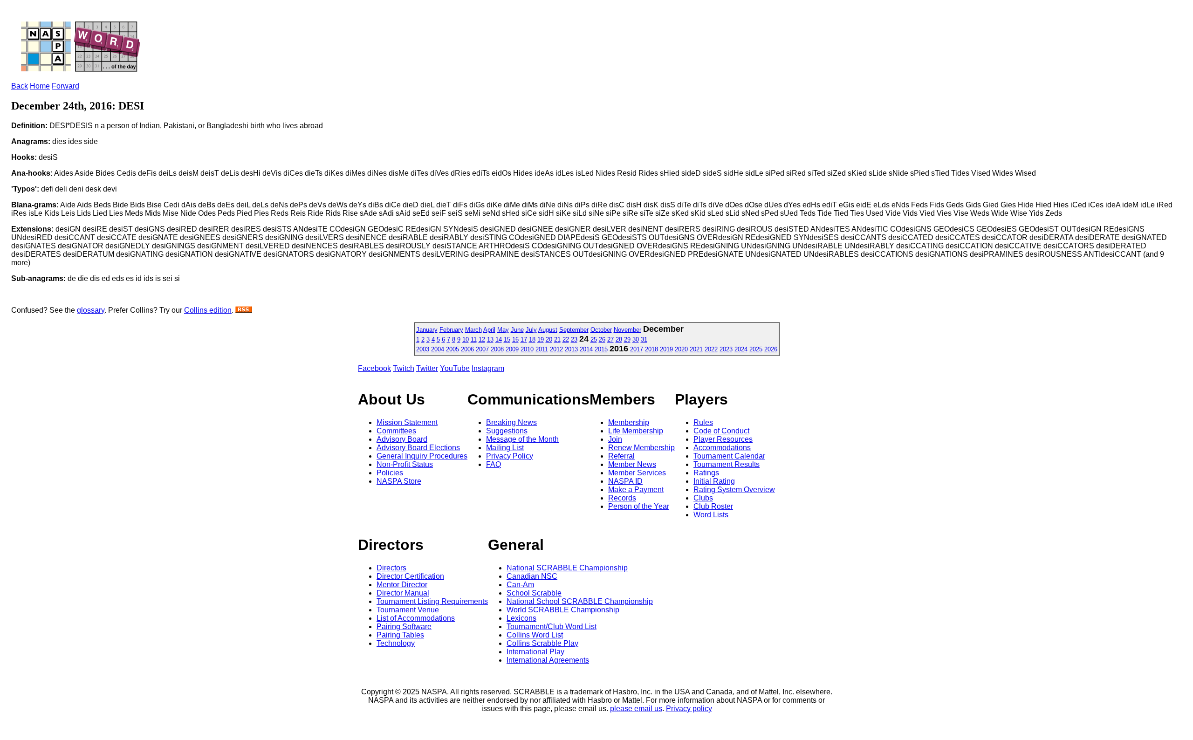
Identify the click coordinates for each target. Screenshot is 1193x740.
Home (40, 86)
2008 (497, 349)
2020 (681, 349)
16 (515, 339)
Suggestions (507, 431)
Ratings (706, 473)
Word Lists (710, 515)
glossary (90, 310)
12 (482, 339)
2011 (541, 349)
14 (498, 339)
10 (465, 339)
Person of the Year (638, 506)
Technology (396, 643)
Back (19, 86)
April (489, 329)
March (473, 329)
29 (627, 339)
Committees (396, 431)
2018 (651, 349)
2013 (571, 349)
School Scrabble (534, 593)
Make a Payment (636, 489)
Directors (391, 568)
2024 (740, 349)
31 (644, 339)
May (503, 329)
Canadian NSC (532, 576)
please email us (636, 709)
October (601, 329)
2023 (726, 349)
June (517, 329)
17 (524, 339)
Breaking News (511, 422)
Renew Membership (641, 448)
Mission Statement (407, 422)
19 (540, 339)
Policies (390, 473)
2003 (422, 349)
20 (549, 339)
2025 (755, 349)
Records (622, 498)
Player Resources (723, 439)
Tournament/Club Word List (551, 626)
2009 (512, 349)
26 (602, 339)
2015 (601, 349)
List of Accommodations (416, 618)
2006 (467, 349)
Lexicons (521, 618)
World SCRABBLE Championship (563, 610)
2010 (527, 349)
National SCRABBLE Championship (567, 568)
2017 (636, 349)
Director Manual (403, 593)
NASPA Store (399, 481)
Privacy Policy (509, 456)
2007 (482, 349)
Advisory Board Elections (418, 448)
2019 (666, 349)
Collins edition (208, 310)
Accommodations (722, 448)
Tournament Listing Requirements (432, 601)
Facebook (374, 368)
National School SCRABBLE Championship (580, 601)
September (574, 329)
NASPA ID (625, 481)
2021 (696, 349)
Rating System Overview (734, 489)
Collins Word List (535, 635)
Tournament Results (726, 464)
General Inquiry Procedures (422, 456)
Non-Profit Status (405, 464)
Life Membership (635, 431)
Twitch (403, 368)
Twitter (427, 368)
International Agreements (548, 660)
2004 (437, 349)
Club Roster (713, 506)
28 (619, 339)
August (547, 329)
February (451, 329)
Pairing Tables (400, 635)
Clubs (703, 498)
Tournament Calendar (729, 456)
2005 (452, 349)
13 (490, 339)
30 (635, 339)
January (427, 329)
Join (615, 439)
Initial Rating (714, 481)
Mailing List (505, 448)
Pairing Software (404, 626)
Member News (632, 464)
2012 (556, 349)
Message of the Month (522, 439)
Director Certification (410, 576)
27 (610, 339)
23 (574, 339)
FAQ (493, 464)
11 (474, 339)
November (627, 329)
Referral (621, 456)
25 (593, 339)
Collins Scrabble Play (542, 643)
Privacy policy (689, 709)
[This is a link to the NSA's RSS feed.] (243, 310)
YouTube (455, 368)
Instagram (488, 368)
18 (532, 339)
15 (507, 339)
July (531, 329)
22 (565, 339)
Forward (65, 86)
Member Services (637, 473)
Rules (703, 422)
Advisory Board (402, 439)
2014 (586, 349)
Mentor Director (402, 585)
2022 (711, 349)
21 (557, 339)
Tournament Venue (408, 610)
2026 (770, 349)
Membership (628, 422)
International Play (535, 652)
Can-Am (520, 585)
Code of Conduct (721, 431)
